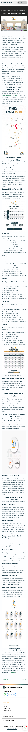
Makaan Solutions (7, 2)
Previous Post (4, 679)
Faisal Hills (13, 672)
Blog (4, 704)
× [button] (24, 708)
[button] (25, 728)
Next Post (24, 679)
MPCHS (4, 51)
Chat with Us (12, 718)
